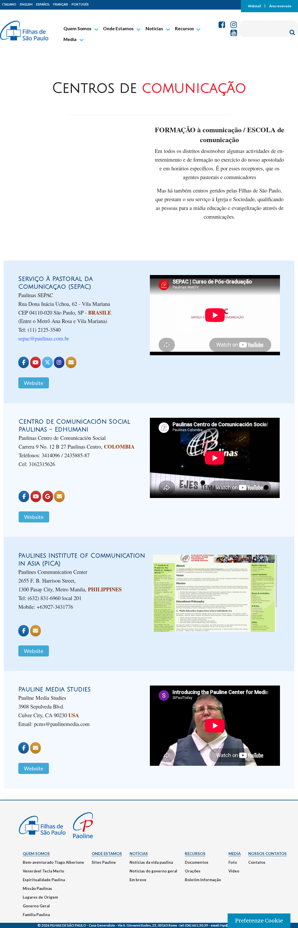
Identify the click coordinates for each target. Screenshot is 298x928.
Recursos (184, 28)
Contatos (256, 862)
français (60, 4)
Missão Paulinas (37, 888)
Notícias (154, 28)
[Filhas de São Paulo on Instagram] (59, 362)
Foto (232, 862)
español (43, 4)
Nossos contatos (267, 853)
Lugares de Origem (40, 897)
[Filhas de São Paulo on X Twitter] (47, 362)
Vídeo (233, 871)
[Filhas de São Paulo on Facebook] (23, 362)
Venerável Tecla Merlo (43, 871)
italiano (9, 4)
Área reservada (280, 6)
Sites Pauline (104, 862)
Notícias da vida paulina (151, 862)
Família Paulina (36, 914)
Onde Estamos (118, 28)
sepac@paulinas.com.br (43, 338)
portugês (80, 4)
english (26, 4)
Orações (193, 871)
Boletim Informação (203, 879)
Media (70, 39)
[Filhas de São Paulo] (24, 28)
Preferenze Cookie (259, 920)
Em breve (138, 879)
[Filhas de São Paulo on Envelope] (71, 362)
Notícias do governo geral (153, 871)
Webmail (254, 6)
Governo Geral (36, 906)
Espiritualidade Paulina (44, 879)
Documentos (196, 862)
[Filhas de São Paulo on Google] (47, 496)
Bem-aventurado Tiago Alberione (53, 862)
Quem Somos (77, 28)
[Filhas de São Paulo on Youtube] (35, 362)
